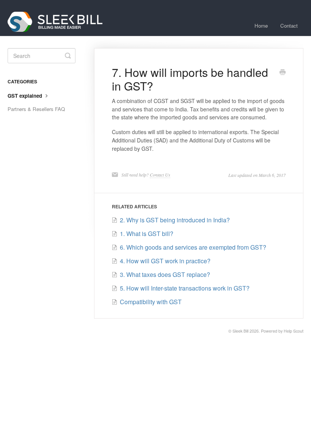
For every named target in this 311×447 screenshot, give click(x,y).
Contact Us (160, 175)
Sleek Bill (240, 331)
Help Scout (293, 331)
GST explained (26, 95)
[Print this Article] (283, 73)
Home (261, 25)
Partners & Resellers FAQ (36, 109)
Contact (289, 25)
